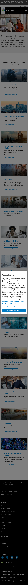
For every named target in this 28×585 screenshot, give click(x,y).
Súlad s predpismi (6, 514)
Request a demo (5, 546)
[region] (14, 292)
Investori (3, 528)
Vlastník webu (5, 531)
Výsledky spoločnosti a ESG (8, 511)
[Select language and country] (25, 6)
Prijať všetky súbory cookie (14, 310)
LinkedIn (12, 557)
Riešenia (3, 502)
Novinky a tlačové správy (7, 494)
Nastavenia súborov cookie (14, 307)
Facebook (2, 557)
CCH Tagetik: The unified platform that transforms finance (14, 483)
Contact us (4, 540)
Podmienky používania (7, 571)
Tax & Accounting (5, 508)
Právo (2, 517)
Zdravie (3, 505)
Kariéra (3, 525)
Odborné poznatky (6, 522)
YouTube (17, 557)
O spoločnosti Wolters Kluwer (9, 491)
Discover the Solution (10, 94)
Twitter (7, 557)
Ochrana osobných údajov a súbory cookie (12, 574)
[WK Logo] (6, 562)
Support (3, 549)
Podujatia (3, 497)
